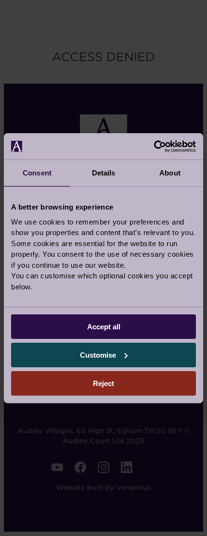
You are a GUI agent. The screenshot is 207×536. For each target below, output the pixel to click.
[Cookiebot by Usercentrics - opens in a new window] (154, 146)
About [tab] (170, 173)
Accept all (103, 327)
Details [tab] (104, 173)
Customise (98, 355)
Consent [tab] (37, 173)
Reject (103, 383)
